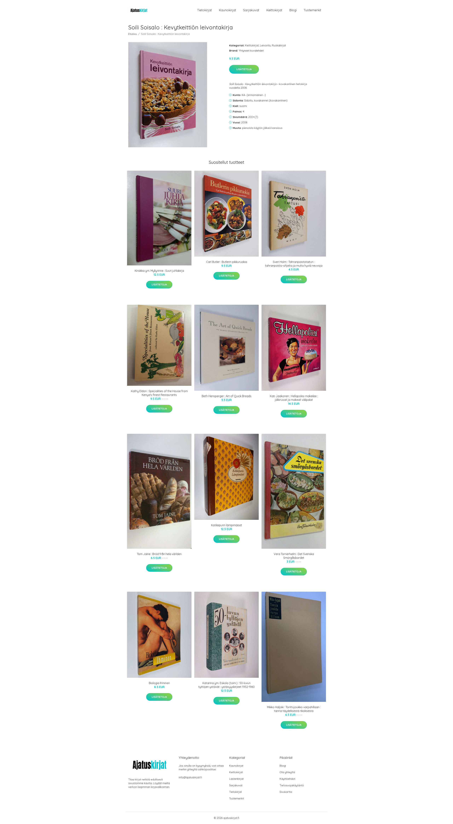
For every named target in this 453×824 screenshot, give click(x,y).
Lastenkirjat (236, 778)
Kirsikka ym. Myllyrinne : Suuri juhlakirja (159, 270)
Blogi (293, 10)
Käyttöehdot (287, 778)
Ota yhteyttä (287, 772)
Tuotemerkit (312, 10)
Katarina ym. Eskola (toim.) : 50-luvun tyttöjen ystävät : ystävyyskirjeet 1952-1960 (226, 685)
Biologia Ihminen (159, 683)
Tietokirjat (204, 10)
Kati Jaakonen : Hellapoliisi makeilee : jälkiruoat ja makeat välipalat (294, 398)
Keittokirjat (274, 10)
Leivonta (265, 45)
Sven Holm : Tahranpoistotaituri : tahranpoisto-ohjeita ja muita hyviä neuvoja (293, 263)
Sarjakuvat (251, 10)
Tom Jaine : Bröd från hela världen (159, 554)
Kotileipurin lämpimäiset (226, 525)
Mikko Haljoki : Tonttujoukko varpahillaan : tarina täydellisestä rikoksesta (294, 709)
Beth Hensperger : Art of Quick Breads (226, 396)
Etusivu (132, 34)
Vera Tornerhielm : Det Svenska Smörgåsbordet (294, 555)
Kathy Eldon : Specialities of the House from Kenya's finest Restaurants (159, 393)
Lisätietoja (244, 69)
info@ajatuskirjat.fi (190, 777)
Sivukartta (286, 792)
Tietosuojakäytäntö (292, 785)
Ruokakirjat (279, 45)
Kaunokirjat (227, 10)
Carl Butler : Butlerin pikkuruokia (226, 262)
